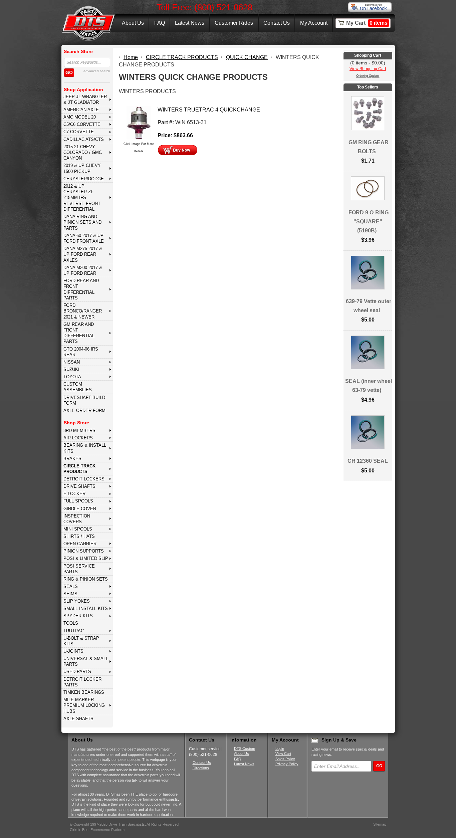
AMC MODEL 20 (79, 117)
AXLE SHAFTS (78, 718)
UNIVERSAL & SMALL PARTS (85, 661)
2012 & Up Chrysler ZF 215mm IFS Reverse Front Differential (81, 198)
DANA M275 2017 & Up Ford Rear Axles (82, 254)
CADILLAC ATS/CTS (83, 139)
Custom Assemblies (77, 387)
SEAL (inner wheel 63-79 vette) (368, 385)
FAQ (159, 23)
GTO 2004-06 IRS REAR (80, 352)
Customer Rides (234, 23)
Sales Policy (285, 759)
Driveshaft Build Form (84, 400)
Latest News (189, 23)
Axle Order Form (84, 410)
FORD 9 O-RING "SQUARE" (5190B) (369, 221)
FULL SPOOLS (78, 500)
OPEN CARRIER (79, 543)
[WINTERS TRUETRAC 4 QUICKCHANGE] (139, 122)
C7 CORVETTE (78, 131)
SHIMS (70, 593)
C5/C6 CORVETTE (81, 124)
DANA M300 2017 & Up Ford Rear (82, 270)
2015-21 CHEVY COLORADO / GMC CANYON (82, 152)
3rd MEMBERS (79, 430)
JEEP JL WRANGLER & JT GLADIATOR (85, 99)
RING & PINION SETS (85, 579)
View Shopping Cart (368, 68)
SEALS (70, 586)
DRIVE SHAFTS (79, 486)
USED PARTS (77, 671)
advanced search (96, 71)
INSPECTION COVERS (76, 518)
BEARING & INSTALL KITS (84, 448)
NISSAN (71, 362)
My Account (313, 23)
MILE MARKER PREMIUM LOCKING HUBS (84, 705)
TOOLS (70, 623)
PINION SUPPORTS (83, 551)
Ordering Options (368, 75)
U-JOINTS (73, 651)
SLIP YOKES (76, 601)
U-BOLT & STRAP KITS (81, 641)
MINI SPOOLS (77, 529)
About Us (133, 23)
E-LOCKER (74, 493)
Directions (201, 768)
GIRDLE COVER (79, 508)
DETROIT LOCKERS (83, 478)
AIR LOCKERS (78, 437)
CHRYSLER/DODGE (83, 178)
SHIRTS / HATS (79, 536)
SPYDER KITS (78, 615)
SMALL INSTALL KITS (85, 608)
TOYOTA (72, 376)
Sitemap (379, 824)
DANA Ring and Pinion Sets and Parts (82, 222)
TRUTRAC (73, 630)
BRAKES (72, 458)
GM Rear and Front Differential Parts (78, 333)
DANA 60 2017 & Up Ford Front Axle (83, 238)
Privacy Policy (286, 764)
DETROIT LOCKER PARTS (82, 682)
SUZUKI (71, 369)
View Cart (283, 754)
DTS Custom (244, 749)
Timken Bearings (83, 692)
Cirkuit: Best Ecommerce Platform (97, 830)
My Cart (367, 23)
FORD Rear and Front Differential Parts (81, 289)
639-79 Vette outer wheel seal (368, 305)
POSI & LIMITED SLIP (85, 558)
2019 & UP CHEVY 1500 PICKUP (82, 168)
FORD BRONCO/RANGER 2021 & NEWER (82, 311)
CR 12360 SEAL (368, 461)
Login (279, 749)
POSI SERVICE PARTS (79, 569)
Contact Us (276, 23)
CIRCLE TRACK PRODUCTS (79, 468)
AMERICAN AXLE (81, 109)
